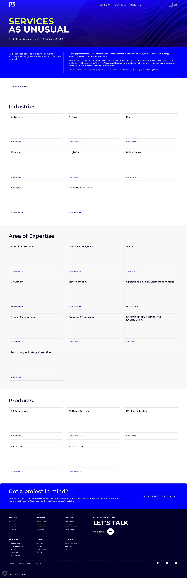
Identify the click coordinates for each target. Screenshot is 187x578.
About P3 (12, 521)
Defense (73, 117)
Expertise (40, 527)
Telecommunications (81, 187)
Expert (39, 546)
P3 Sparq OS (76, 446)
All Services (42, 521)
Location (12, 527)
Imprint (12, 563)
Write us (68, 546)
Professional (42, 549)
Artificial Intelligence (81, 246)
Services (120, 5)
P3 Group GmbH (71, 543)
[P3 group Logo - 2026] (12, 5)
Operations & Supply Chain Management (150, 281)
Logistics (74, 152)
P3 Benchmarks (20, 411)
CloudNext (17, 281)
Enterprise (17, 187)
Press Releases (71, 527)
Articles (68, 524)
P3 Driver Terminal (79, 411)
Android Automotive (23, 246)
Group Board (14, 524)
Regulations (40, 563)
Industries (41, 524)
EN (175, 5)
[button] (5, 573)
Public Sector (134, 152)
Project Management (23, 317)
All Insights (69, 521)
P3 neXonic (17, 446)
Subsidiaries (13, 530)
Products (40, 530)
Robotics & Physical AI (82, 317)
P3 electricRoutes (136, 411)
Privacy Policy (25, 563)
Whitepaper (69, 530)
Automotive (18, 117)
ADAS (129, 246)
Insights (135, 5)
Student (40, 552)
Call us (68, 549)
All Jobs (40, 543)
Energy (130, 117)
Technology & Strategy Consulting (31, 352)
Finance (15, 152)
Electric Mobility (78, 281)
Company (105, 5)
